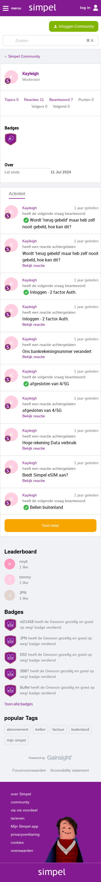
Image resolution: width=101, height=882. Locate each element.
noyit (23, 561)
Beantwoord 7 (61, 99)
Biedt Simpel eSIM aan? (45, 475)
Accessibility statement (69, 770)
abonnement (17, 729)
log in (86, 7)
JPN (22, 592)
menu (15, 8)
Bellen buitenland (42, 507)
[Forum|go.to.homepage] (26, 26)
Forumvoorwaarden (29, 770)
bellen (40, 729)
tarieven (18, 818)
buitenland (80, 729)
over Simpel (21, 794)
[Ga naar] (9, 40)
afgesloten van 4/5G (45, 384)
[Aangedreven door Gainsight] (50, 759)
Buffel (25, 687)
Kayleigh (30, 73)
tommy (25, 577)
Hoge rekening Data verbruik (49, 443)
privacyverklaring (25, 834)
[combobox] (50, 40)
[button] (6, 27)
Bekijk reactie (33, 265)
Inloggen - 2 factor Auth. (49, 292)
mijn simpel (16, 740)
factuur (58, 729)
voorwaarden (22, 850)
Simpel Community (24, 56)
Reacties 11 (34, 99)
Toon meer (50, 525)
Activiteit (17, 193)
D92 (23, 654)
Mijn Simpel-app (24, 826)
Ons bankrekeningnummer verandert (57, 351)
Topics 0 (12, 99)
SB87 (24, 671)
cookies (17, 842)
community (20, 802)
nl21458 (27, 622)
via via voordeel (24, 810)
